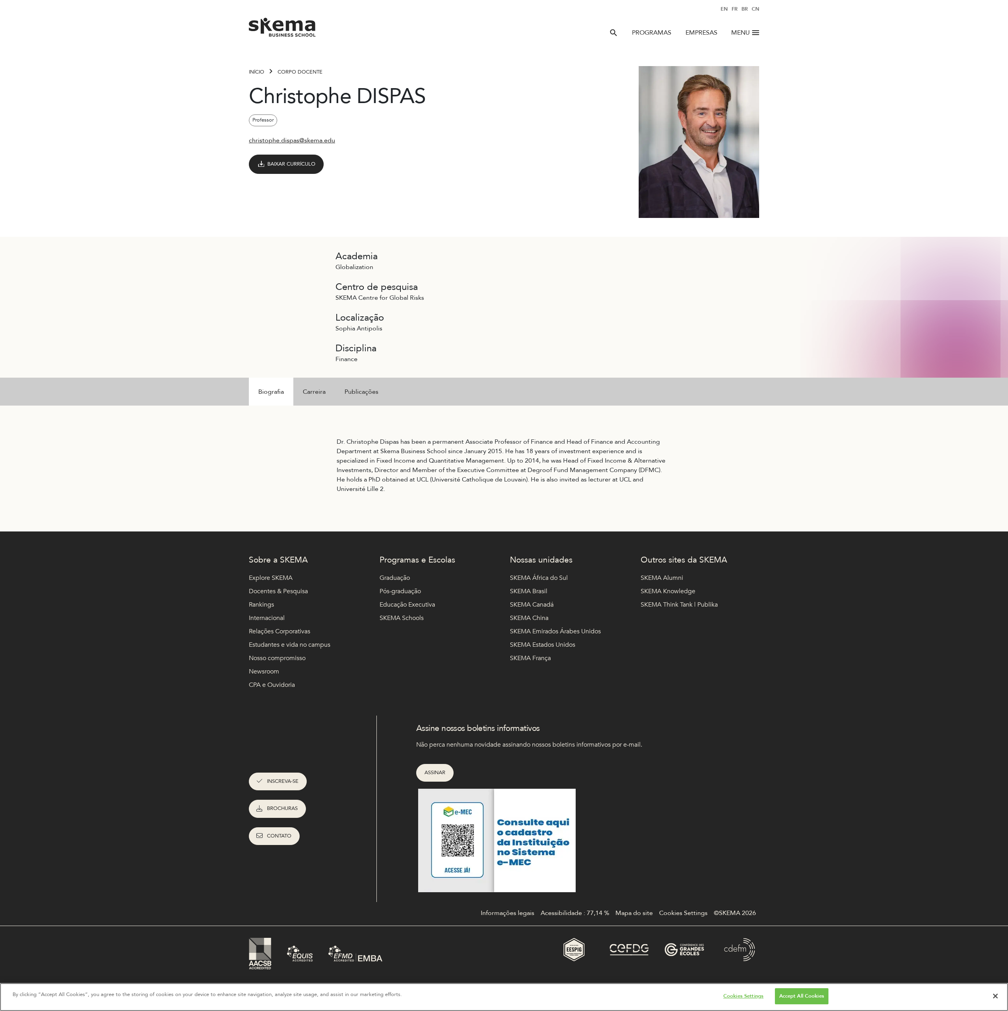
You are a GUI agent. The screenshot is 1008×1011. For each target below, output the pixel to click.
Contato (279, 835)
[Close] (995, 996)
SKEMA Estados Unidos (542, 644)
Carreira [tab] (314, 391)
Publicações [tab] (361, 391)
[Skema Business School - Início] (282, 29)
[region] (504, 997)
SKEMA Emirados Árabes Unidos (555, 631)
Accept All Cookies (801, 996)
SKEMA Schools (402, 618)
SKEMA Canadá (532, 604)
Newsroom (264, 671)
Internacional (267, 618)
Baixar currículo (291, 164)
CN (755, 9)
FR (734, 9)
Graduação (395, 578)
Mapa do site (634, 913)
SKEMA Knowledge (668, 591)
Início (256, 72)
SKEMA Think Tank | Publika (679, 604)
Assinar (434, 772)
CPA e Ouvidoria (272, 685)
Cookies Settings (743, 996)
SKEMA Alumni (662, 578)
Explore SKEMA (271, 578)
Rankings (261, 604)
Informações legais (507, 913)
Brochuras (282, 808)
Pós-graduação (400, 591)
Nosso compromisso (277, 658)
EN (724, 9)
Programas (651, 32)
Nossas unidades (541, 560)
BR (744, 9)
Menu (740, 32)
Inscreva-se (282, 781)
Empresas (701, 32)
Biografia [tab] (271, 391)
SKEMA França (530, 658)
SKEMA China (529, 618)
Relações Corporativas (279, 631)
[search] (613, 33)
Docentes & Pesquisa (278, 591)
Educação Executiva (407, 604)
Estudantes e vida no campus (289, 644)
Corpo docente (300, 72)
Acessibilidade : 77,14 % (575, 913)
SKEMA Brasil (528, 591)
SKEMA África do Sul (539, 578)
